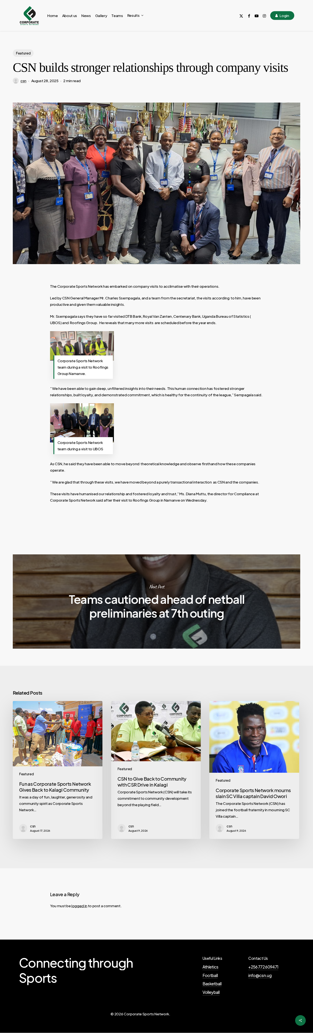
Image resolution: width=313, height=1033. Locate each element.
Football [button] (210, 975)
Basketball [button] (211, 983)
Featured (23, 53)
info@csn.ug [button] (259, 975)
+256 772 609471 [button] (263, 966)
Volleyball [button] (211, 992)
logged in (79, 905)
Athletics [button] (210, 966)
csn (23, 80)
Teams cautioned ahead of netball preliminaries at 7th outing (156, 601)
